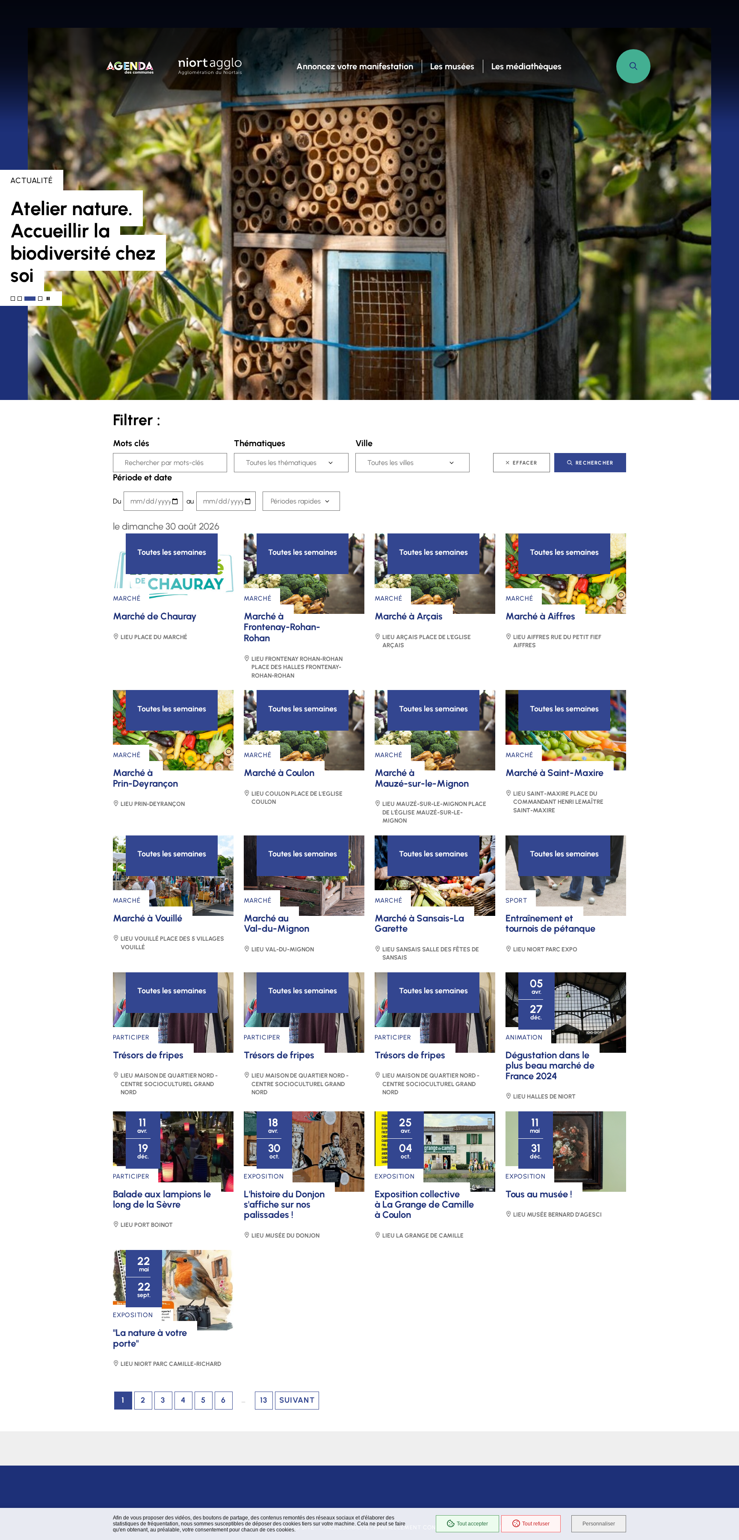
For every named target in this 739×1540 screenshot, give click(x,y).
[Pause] (48, 299)
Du (117, 501)
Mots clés (131, 443)
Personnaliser (598, 1524)
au (190, 501)
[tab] (13, 298)
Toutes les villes (390, 463)
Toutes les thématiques (281, 463)
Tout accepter (472, 1524)
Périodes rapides (296, 501)
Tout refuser (536, 1524)
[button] (633, 66)
